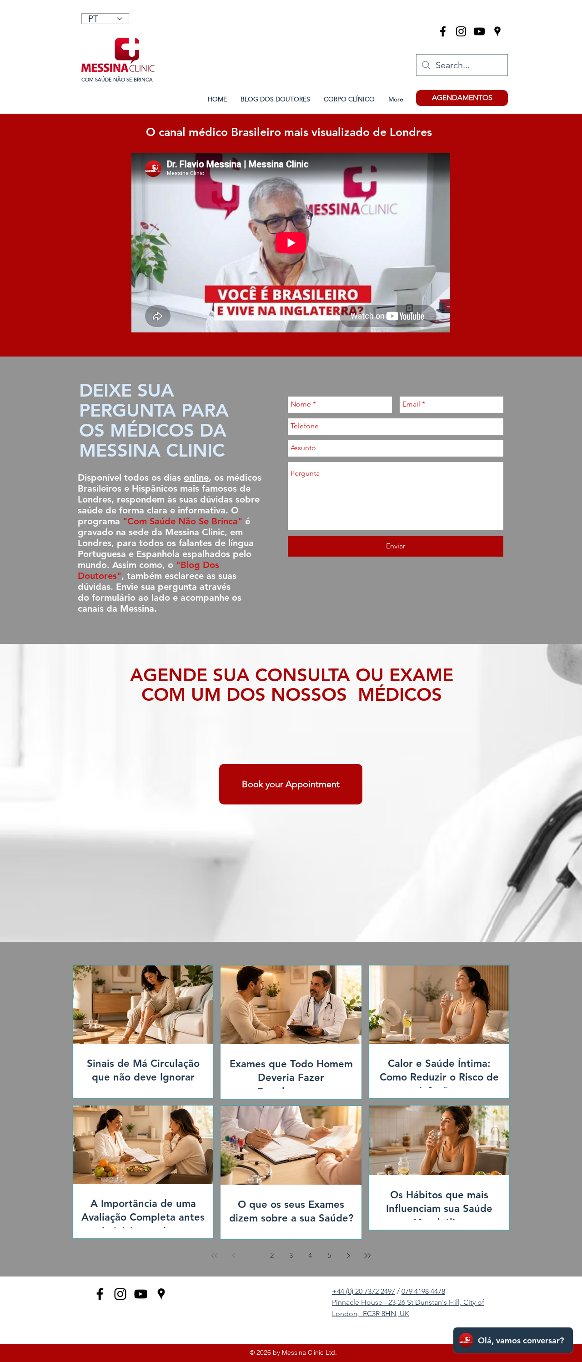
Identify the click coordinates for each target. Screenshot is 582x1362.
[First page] (214, 1255)
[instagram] (461, 31)
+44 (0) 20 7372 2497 (363, 1291)
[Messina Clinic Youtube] (479, 31)
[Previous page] (234, 1255)
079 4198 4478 (423, 1291)
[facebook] (443, 31)
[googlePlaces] (497, 31)
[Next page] (348, 1255)
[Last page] (367, 1255)
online (196, 477)
